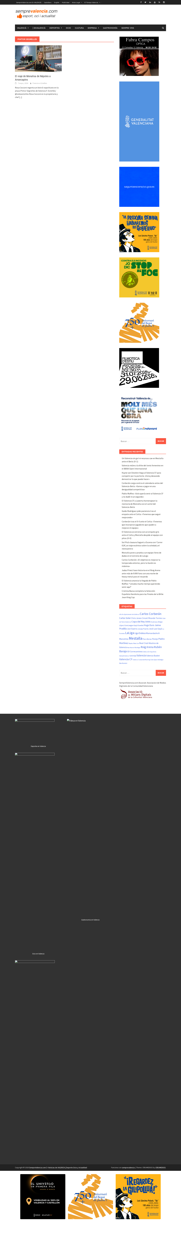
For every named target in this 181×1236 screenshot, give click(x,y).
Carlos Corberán (150, 614)
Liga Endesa (140, 633)
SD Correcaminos (135, 651)
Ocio (68, 27)
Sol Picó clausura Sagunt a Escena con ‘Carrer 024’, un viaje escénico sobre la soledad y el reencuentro (142, 545)
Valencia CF (125, 659)
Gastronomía (110, 27)
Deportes (54, 27)
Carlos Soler (125, 618)
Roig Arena (147, 647)
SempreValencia (124, 656)
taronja (133, 655)
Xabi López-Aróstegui (157, 660)
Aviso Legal (76, 2)
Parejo (155, 639)
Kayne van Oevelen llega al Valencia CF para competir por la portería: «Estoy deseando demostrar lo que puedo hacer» (141, 475)
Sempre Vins (127, 27)
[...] (20, 97)
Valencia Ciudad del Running (141, 660)
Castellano (47, 2)
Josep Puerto (143, 629)
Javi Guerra (132, 628)
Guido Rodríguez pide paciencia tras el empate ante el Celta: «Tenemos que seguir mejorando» (141, 514)
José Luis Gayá (155, 628)
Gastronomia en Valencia (90, 920)
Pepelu (131, 643)
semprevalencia (128, 1167)
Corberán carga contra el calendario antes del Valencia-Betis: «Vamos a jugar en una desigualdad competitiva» (142, 486)
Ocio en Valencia (38, 954)
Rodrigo (137, 647)
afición (121, 614)
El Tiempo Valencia (91, 2)
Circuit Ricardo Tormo (152, 618)
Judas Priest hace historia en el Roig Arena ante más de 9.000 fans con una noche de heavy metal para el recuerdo (141, 573)
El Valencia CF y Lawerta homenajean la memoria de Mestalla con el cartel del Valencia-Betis (139, 503)
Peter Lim (136, 643)
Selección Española (149, 652)
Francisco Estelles (40, 83)
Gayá (136, 625)
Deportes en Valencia (38, 746)
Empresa (92, 27)
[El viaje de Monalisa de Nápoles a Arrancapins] (38, 58)
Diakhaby (154, 622)
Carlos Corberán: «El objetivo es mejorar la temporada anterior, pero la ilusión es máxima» (141, 562)
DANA (147, 621)
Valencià (21, 27)
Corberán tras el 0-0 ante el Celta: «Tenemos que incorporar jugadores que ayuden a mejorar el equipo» (142, 524)
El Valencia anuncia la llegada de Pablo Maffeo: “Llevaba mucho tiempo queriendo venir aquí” (141, 583)
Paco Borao (147, 639)
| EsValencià (39, 27)
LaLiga (129, 633)
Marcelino (123, 639)
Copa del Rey (138, 621)
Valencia (141, 655)
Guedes (140, 625)
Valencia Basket (153, 655)
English (56, 2)
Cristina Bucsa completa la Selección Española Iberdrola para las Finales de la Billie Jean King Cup (142, 594)
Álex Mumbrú (123, 663)
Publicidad (65, 2)
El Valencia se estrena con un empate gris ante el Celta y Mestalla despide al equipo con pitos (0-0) (142, 534)
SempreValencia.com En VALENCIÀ (28, 2)
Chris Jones (136, 618)
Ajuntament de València (131, 614)
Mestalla (135, 638)
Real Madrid (130, 647)
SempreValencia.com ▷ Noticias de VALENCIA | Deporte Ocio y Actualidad (58, 1167)
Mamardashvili (153, 633)
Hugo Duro (149, 625)
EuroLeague (129, 625)
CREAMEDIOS (160, 1167)
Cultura (79, 27)
